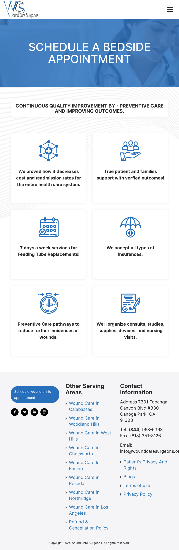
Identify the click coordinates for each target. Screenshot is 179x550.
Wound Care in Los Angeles (88, 510)
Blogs (129, 476)
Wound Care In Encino (84, 465)
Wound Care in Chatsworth (84, 450)
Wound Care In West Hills (90, 436)
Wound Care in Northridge (84, 495)
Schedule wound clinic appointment (32, 394)
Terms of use (137, 485)
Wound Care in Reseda (84, 480)
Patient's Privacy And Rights (145, 465)
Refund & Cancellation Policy (88, 525)
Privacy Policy (138, 494)
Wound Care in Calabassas (84, 406)
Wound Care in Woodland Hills (84, 421)
